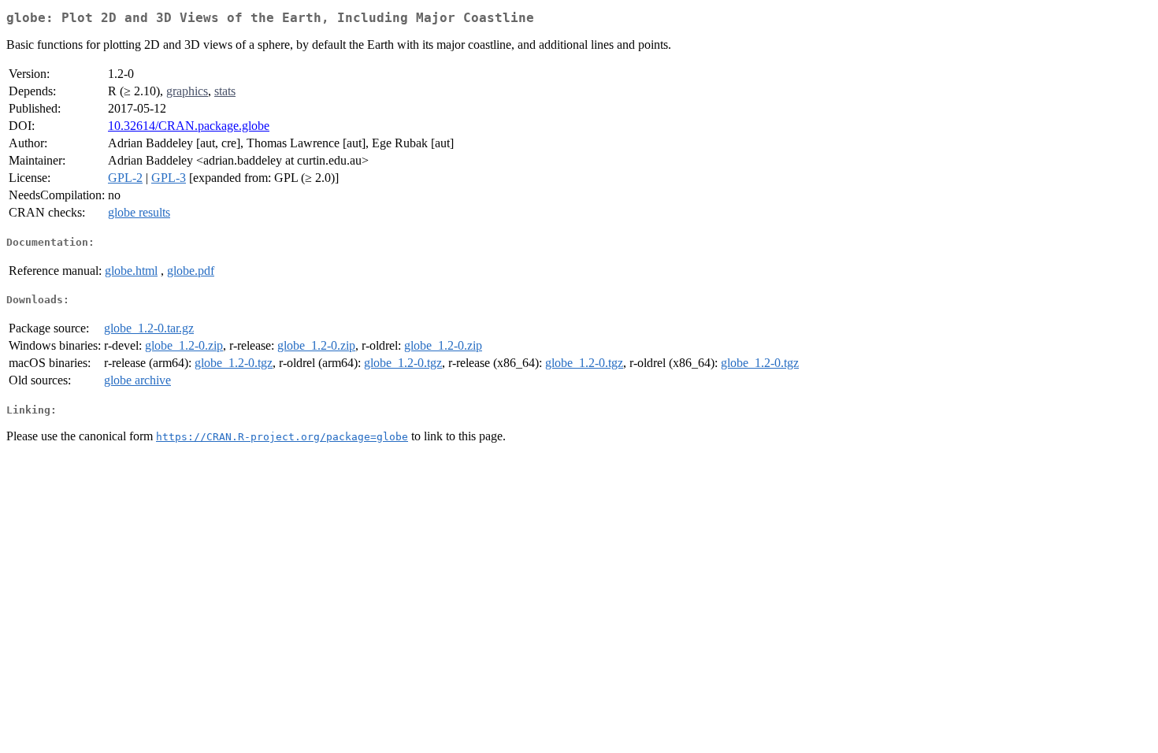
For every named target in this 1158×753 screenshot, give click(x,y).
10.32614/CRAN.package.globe (188, 125)
